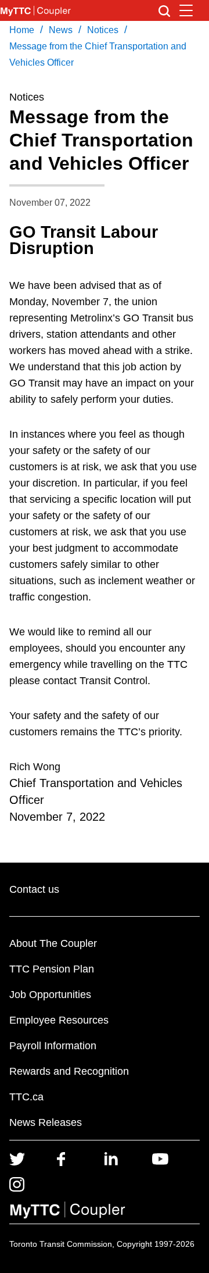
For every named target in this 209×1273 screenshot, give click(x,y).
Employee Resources (59, 1020)
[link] (17, 1158)
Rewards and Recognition (69, 1071)
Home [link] (21, 30)
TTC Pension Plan (51, 969)
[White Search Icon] (164, 10)
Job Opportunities (50, 994)
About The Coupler (53, 943)
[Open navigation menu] (186, 10)
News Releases (45, 1122)
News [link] (61, 30)
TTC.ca (26, 1097)
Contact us (34, 889)
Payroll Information (52, 1046)
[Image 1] (35, 10)
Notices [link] (102, 30)
